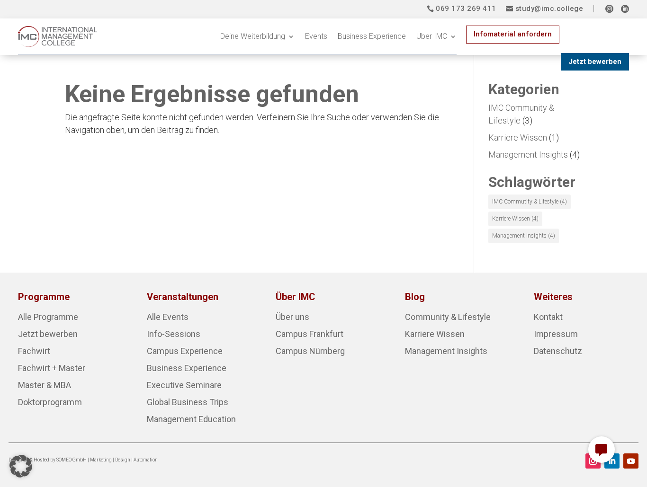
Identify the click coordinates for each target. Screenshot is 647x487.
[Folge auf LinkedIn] (612, 461)
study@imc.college (549, 8)
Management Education (191, 419)
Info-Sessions (173, 334)
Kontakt (548, 317)
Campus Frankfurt (309, 334)
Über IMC (431, 36)
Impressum (556, 334)
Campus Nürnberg (310, 351)
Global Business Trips (187, 402)
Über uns (292, 317)
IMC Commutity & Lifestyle (529, 201)
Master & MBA (44, 385)
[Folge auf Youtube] (630, 461)
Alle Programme (48, 317)
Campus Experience (185, 351)
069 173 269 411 (466, 8)
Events (316, 36)
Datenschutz (558, 351)
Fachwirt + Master (51, 368)
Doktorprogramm (50, 402)
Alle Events (168, 317)
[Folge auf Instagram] (593, 461)
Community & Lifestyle (448, 317)
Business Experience (372, 36)
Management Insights (528, 154)
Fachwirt (34, 351)
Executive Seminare (184, 385)
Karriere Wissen (517, 137)
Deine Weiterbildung (252, 36)
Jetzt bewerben (594, 61)
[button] (21, 466)
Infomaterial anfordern (513, 34)
